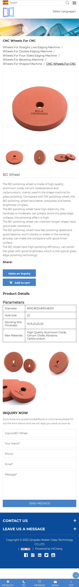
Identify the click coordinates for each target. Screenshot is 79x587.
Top (71, 585)
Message (39, 585)
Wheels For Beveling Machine (23, 59)
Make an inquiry (19, 273)
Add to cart (22, 282)
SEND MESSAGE (39, 503)
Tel (24, 585)
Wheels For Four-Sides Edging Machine (30, 55)
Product (8, 585)
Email (55, 585)
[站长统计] (23, 548)
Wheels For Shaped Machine (22, 64)
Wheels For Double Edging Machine (27, 51)
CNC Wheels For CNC (61, 64)
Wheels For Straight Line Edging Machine (31, 47)
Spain (13, 2)
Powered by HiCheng (48, 548)
